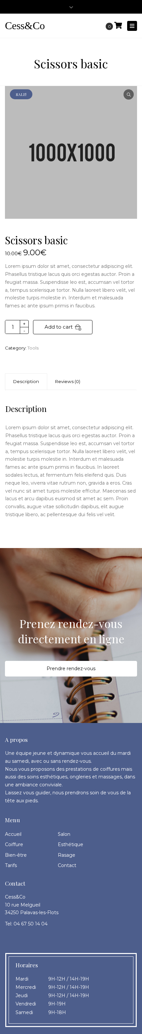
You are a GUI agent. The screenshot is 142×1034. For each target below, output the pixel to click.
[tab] (67, 381)
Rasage (66, 855)
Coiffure (14, 844)
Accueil (13, 834)
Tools (33, 348)
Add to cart (59, 327)
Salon (64, 834)
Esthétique (70, 844)
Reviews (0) (67, 381)
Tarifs (11, 865)
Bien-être (16, 855)
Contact (67, 865)
